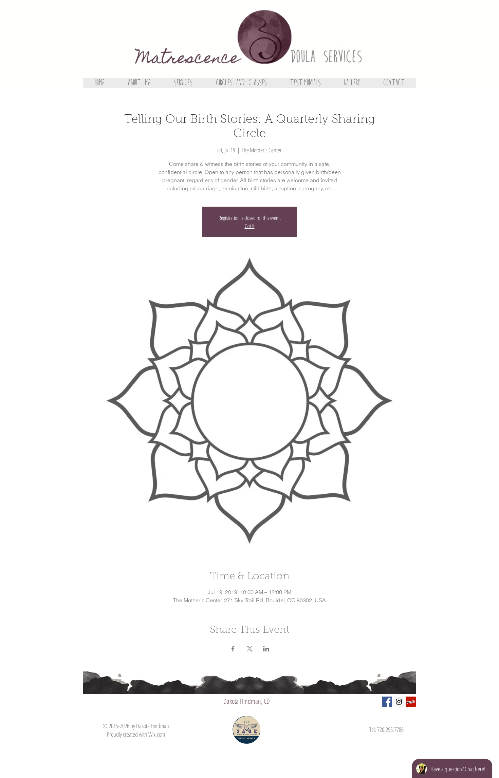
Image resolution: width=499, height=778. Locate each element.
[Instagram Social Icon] (399, 702)
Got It (250, 226)
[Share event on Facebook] (233, 648)
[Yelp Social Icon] (411, 702)
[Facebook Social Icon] (387, 702)
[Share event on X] (249, 648)
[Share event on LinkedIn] (266, 648)
